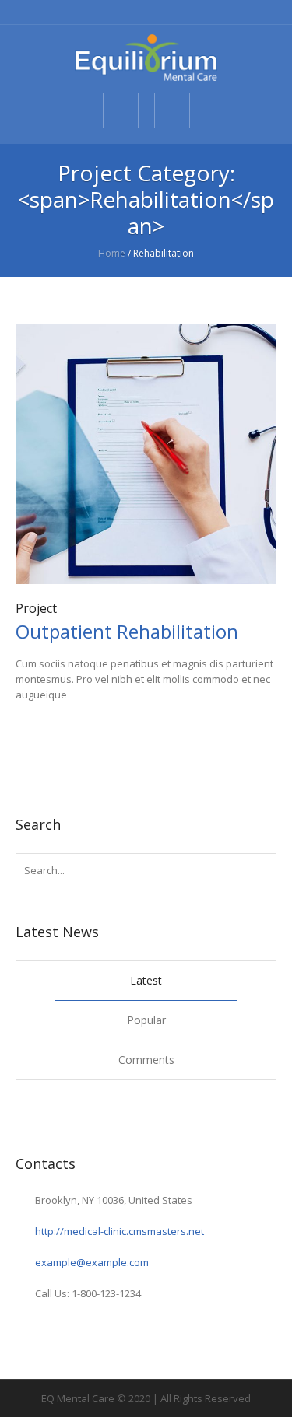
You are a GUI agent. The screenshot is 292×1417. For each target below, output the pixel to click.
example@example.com (92, 1262)
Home (111, 253)
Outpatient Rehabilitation (127, 631)
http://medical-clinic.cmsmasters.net (119, 1231)
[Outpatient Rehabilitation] (146, 454)
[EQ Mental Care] (145, 57)
